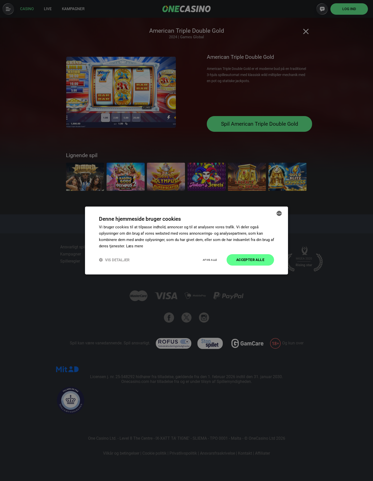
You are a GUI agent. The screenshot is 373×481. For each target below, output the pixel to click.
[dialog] (186, 240)
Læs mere (134, 246)
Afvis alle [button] (210, 259)
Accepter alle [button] (250, 260)
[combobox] (279, 213)
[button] (114, 260)
